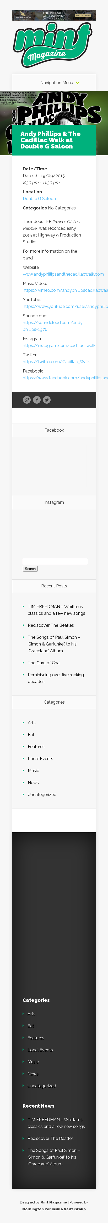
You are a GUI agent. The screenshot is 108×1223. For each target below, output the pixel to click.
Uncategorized (42, 794)
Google (27, 400)
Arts (32, 722)
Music (33, 770)
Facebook (37, 400)
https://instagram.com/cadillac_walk (59, 345)
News (33, 782)
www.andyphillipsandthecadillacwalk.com (63, 274)
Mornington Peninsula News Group (54, 1209)
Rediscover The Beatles (51, 625)
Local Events (40, 758)
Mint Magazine (53, 1202)
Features (36, 746)
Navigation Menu (56, 83)
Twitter (47, 400)
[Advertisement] (59, 875)
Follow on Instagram (57, 534)
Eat (31, 734)
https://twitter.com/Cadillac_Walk (56, 361)
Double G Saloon (39, 198)
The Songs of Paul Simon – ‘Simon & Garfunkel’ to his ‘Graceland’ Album (54, 644)
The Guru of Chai (44, 662)
